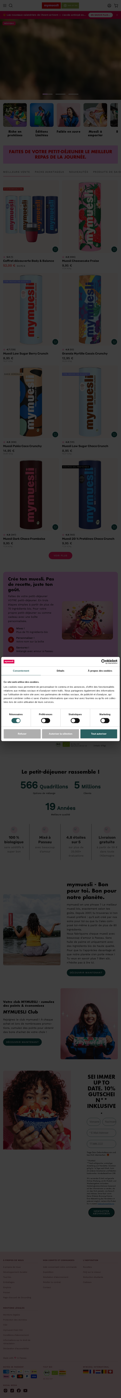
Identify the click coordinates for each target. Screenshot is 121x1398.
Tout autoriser (99, 733)
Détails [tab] (60, 670)
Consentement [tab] (21, 670)
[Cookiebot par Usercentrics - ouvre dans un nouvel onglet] (103, 661)
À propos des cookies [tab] (100, 670)
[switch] (45, 720)
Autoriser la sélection (60, 733)
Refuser (22, 733)
